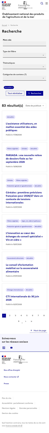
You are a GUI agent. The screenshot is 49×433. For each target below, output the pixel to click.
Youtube (11, 348)
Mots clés (7, 39)
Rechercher (36, 93)
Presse (6, 383)
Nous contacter (10, 377)
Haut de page (39, 330)
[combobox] (24, 55)
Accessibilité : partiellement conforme (17, 403)
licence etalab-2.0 (13, 425)
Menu (46, 3)
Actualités (8, 87)
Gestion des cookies (10, 413)
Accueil (4, 25)
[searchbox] (6, 55)
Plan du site (6, 398)
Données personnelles (28, 408)
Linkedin (4, 348)
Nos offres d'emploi (12, 370)
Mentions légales (8, 408)
